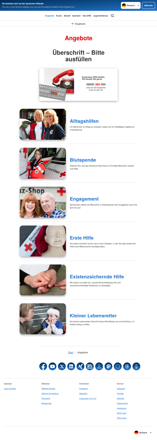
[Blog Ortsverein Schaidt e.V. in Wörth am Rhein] (90, 366)
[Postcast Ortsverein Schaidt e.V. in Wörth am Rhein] (136, 366)
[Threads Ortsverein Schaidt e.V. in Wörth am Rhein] (127, 366)
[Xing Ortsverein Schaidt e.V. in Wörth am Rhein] (80, 366)
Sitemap (120, 398)
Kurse (59, 15)
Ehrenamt (46, 398)
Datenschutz (122, 403)
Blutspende (83, 159)
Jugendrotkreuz (100, 15)
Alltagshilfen (84, 120)
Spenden (76, 15)
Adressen (121, 388)
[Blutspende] (43, 163)
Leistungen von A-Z (87, 398)
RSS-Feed (121, 413)
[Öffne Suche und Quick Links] (112, 16)
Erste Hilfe (82, 237)
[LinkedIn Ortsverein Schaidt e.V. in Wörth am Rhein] (71, 366)
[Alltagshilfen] (43, 124)
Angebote (49, 15)
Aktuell (67, 15)
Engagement (84, 198)
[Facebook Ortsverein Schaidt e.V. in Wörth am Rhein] (43, 366)
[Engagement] (43, 202)
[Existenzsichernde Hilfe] (43, 279)
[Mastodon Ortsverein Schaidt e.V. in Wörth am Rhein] (108, 366)
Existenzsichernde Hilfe (97, 276)
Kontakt (120, 393)
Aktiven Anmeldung (50, 393)
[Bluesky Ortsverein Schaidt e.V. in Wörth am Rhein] (118, 366)
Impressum (121, 408)
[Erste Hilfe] (43, 241)
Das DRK (87, 15)
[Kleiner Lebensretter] (43, 318)
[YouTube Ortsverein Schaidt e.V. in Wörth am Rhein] (52, 366)
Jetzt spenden (10, 388)
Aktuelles (83, 393)
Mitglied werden (48, 388)
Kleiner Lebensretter (93, 315)
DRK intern (122, 418)
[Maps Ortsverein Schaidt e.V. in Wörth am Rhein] (99, 366)
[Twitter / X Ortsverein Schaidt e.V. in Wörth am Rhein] (62, 366)
